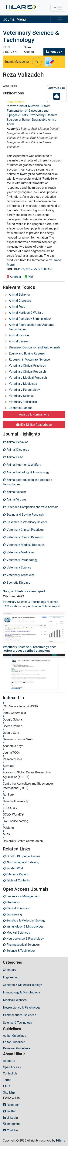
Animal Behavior (19, 294)
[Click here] (21, 7)
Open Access (12, 1067)
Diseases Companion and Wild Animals (35, 347)
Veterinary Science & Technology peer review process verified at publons (29, 648)
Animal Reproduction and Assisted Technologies (31, 327)
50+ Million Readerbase (35, 424)
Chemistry (9, 970)
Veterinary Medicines (23, 383)
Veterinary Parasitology (24, 390)
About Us (9, 1061)
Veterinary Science (21, 396)
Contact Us (10, 1073)
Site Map (9, 1092)
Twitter (11, 1111)
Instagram (13, 1124)
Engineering (11, 977)
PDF (30, 277)
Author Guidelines (14, 1035)
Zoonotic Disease (20, 408)
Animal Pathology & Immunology (30, 319)
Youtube (12, 1130)
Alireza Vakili (29, 133)
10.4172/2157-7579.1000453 (33, 269)
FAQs (6, 1086)
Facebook (12, 1105)
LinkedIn (12, 1117)
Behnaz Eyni (29, 129)
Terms (7, 1080)
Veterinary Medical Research (28, 377)
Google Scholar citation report (24, 591)
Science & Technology (17, 1022)
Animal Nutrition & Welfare (26, 312)
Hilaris (60, 1140)
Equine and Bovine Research (27, 353)
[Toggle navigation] (57, 8)
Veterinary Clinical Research (27, 371)
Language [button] (53, 51)
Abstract (15, 277)
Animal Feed (17, 306)
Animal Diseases (20, 300)
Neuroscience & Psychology (21, 1007)
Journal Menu (14, 19)
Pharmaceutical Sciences (19, 1015)
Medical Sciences (15, 1000)
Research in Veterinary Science (29, 359)
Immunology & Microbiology (21, 992)
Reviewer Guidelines (16, 1048)
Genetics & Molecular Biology (22, 985)
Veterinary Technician (23, 402)
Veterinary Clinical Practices (27, 365)
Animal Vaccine (19, 335)
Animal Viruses (19, 341)
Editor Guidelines (14, 1042)
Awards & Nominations (34, 414)
